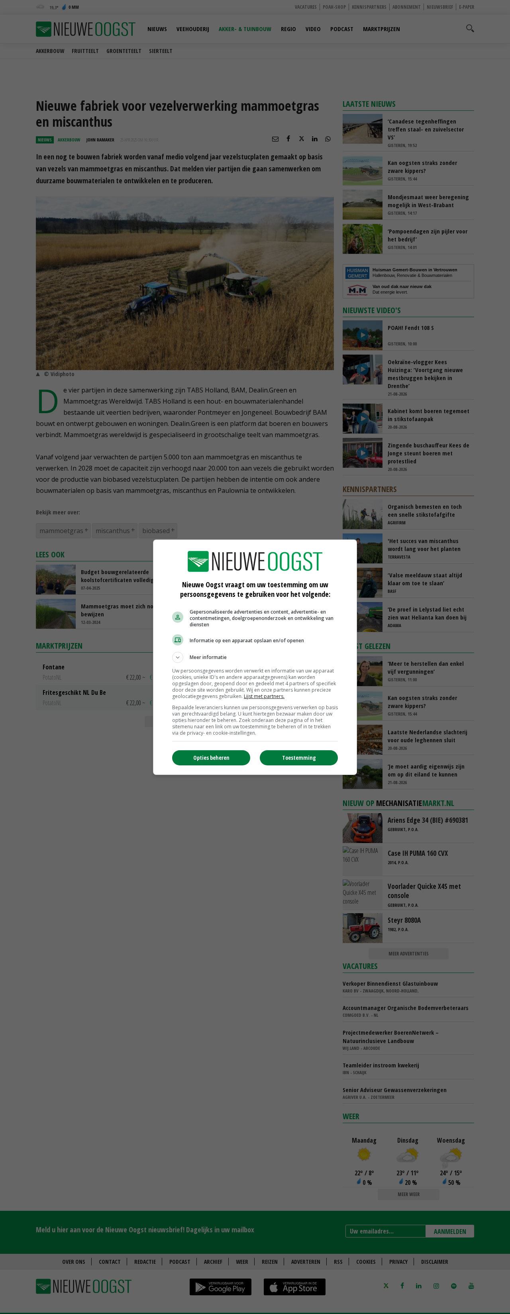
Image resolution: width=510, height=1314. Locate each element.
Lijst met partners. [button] (264, 696)
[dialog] (255, 657)
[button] (255, 657)
